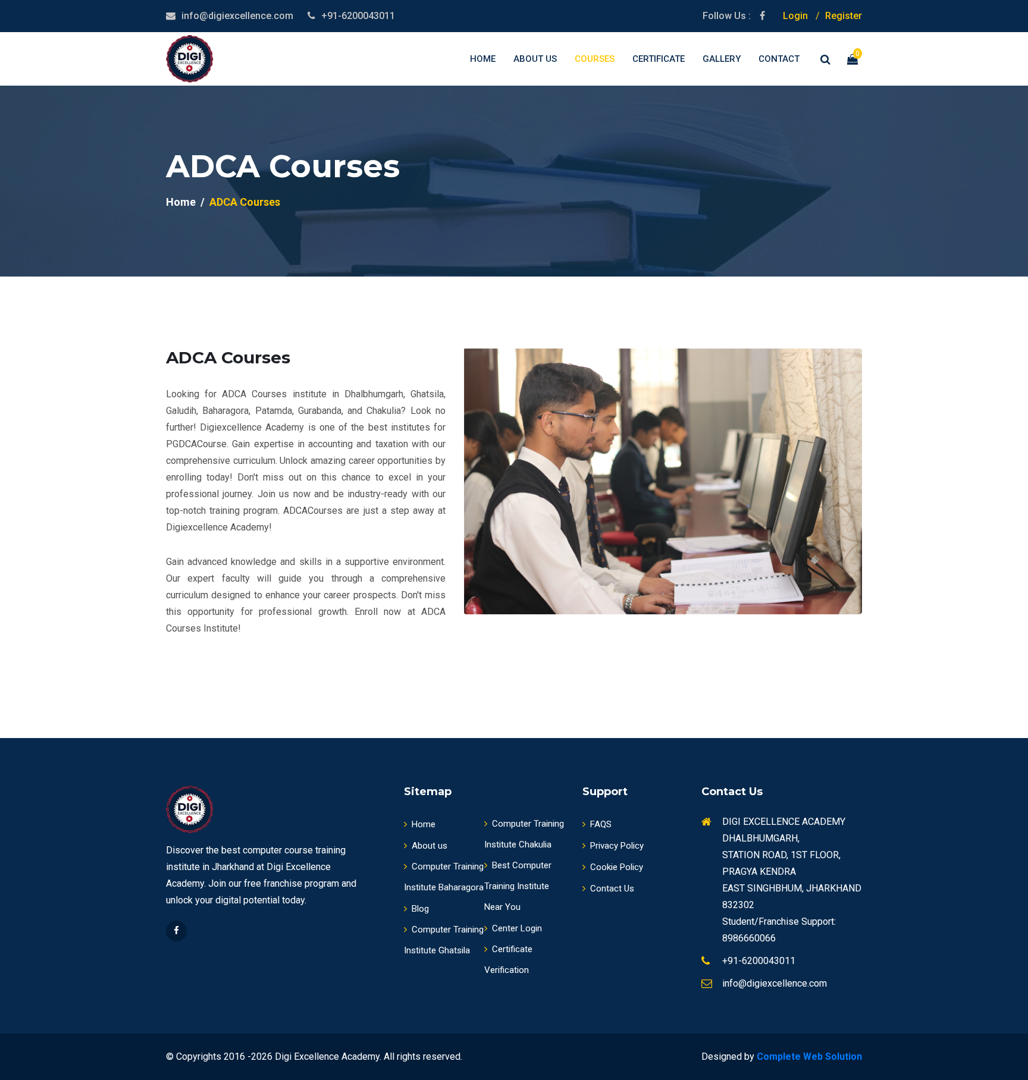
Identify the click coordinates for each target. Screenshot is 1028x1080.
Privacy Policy (617, 845)
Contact (779, 59)
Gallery (722, 59)
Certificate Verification (508, 959)
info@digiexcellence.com (237, 15)
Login (795, 15)
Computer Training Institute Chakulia (524, 834)
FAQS (601, 824)
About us (429, 845)
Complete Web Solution (809, 1056)
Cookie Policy (616, 867)
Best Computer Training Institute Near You (517, 886)
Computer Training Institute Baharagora (444, 877)
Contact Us (612, 888)
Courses (595, 59)
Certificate (658, 59)
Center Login (517, 928)
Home (483, 59)
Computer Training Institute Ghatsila (444, 940)
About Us (535, 59)
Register (843, 15)
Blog (420, 908)
